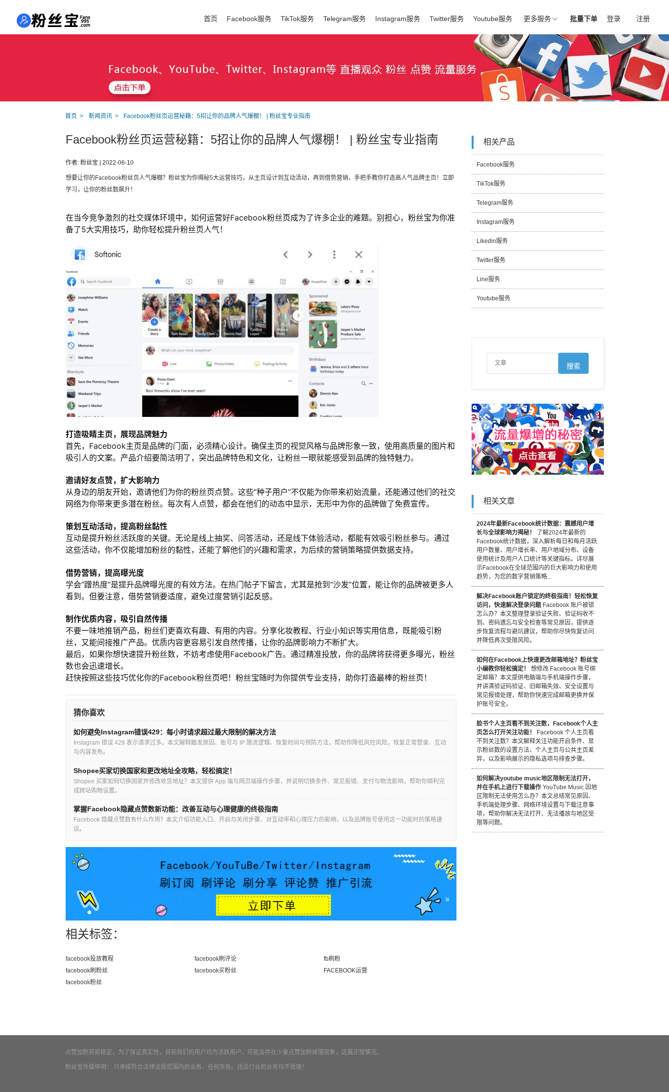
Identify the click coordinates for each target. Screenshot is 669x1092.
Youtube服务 (492, 19)
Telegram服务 (344, 19)
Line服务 (488, 279)
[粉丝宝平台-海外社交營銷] (54, 20)
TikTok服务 (297, 19)
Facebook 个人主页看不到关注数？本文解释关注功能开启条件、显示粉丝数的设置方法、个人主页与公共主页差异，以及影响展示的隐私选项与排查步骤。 (537, 741)
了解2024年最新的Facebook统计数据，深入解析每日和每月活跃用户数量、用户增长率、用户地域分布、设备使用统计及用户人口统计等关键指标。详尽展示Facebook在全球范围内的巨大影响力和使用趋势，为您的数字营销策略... (537, 550)
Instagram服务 (397, 19)
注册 (643, 19)
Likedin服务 (492, 241)
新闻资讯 (100, 116)
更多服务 (537, 19)
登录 (614, 19)
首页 (210, 19)
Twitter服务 (447, 19)
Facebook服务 (249, 19)
